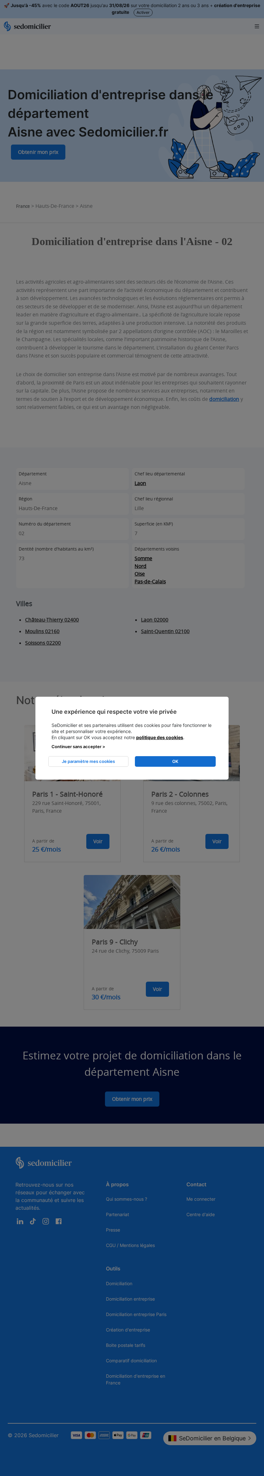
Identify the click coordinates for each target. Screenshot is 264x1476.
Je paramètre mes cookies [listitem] (88, 761)
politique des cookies (159, 737)
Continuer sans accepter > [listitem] (78, 746)
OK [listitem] (175, 761)
